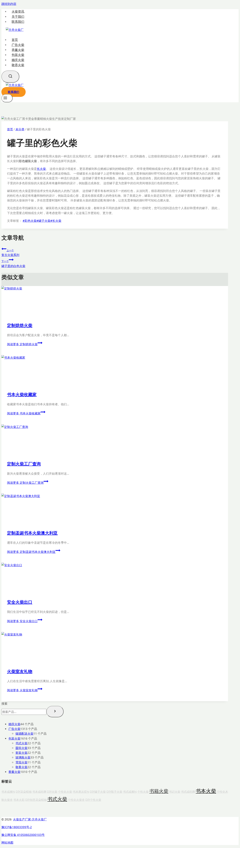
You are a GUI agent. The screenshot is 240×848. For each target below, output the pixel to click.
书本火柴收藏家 (22, 394)
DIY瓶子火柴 (114, 792)
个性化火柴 (65, 792)
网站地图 (7, 842)
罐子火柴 (43, 221)
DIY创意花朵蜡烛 (36, 800)
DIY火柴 (52, 792)
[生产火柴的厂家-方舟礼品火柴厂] (15, 30)
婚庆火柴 (18, 60)
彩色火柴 (30, 221)
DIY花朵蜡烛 (24, 792)
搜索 (4, 703)
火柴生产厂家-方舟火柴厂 (30, 819)
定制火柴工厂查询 (24, 464)
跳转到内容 (8, 4)
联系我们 (18, 22)
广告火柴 (18, 45)
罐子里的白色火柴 (13, 264)
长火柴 (41, 169)
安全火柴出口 (19, 602)
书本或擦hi (8, 792)
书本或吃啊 (39, 792)
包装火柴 (18, 55)
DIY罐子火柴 (98, 792)
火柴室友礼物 (19, 671)
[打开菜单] (7, 98)
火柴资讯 (18, 11)
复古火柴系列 (10, 253)
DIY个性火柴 (93, 800)
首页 (15, 40)
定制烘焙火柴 (19, 325)
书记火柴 (174, 792)
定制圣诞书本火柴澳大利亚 (32, 533)
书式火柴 (57, 799)
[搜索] (55, 711)
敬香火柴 (18, 65)
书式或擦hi (130, 792)
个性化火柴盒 (76, 800)
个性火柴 (143, 792)
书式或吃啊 (188, 792)
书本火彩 (19, 800)
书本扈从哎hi (81, 792)
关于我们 (18, 16)
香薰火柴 (18, 50)
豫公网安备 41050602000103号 (23, 835)
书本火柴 (206, 790)
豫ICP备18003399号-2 (16, 827)
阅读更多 (22, 344)
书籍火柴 (158, 791)
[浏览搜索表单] (10, 77)
